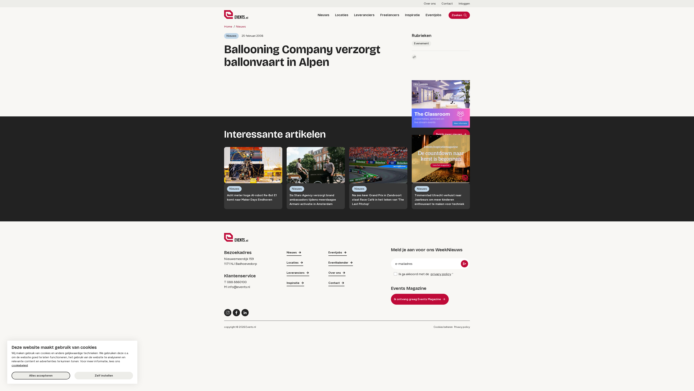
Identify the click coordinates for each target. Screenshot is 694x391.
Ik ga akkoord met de (425, 274)
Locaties (341, 15)
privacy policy (440, 274)
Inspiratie (412, 15)
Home (228, 26)
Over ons (430, 3)
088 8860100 (237, 282)
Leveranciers (364, 15)
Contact (447, 3)
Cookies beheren (443, 327)
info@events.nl (239, 287)
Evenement (421, 43)
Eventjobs (433, 15)
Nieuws (323, 15)
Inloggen (464, 3)
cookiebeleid (20, 365)
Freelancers (389, 15)
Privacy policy (462, 327)
